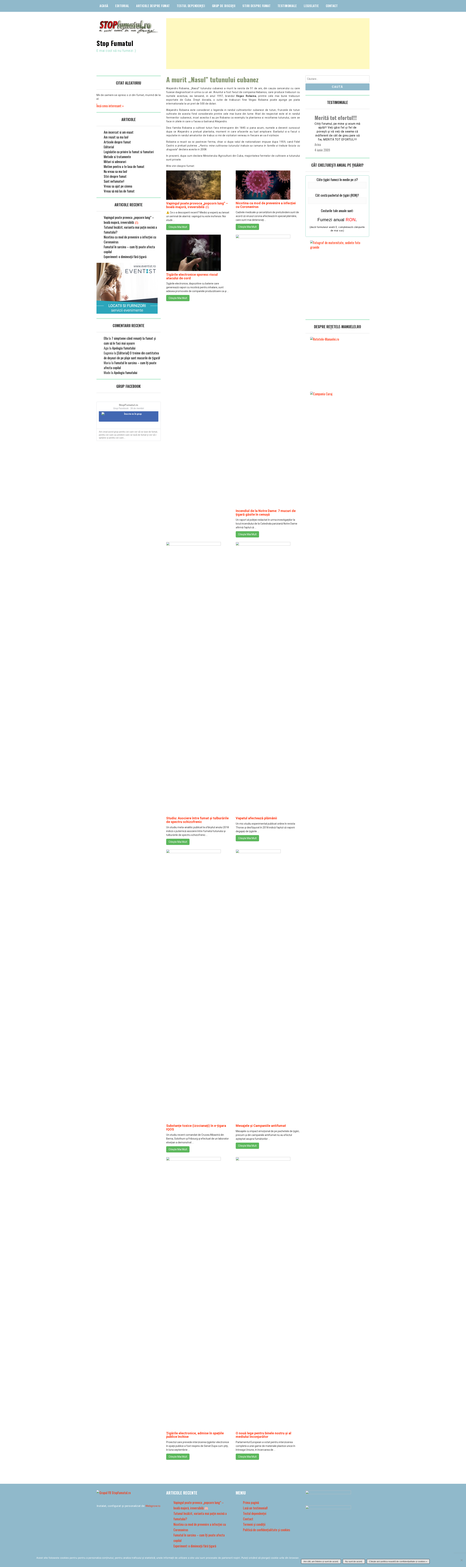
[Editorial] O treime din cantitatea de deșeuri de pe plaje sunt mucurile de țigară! (132, 355)
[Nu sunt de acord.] (461, 1560)
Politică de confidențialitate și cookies (266, 1529)
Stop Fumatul (114, 43)
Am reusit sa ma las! (116, 137)
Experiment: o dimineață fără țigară (125, 256)
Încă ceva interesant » (110, 105)
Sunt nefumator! (114, 181)
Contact (332, 6)
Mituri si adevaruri (115, 161)
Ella (106, 338)
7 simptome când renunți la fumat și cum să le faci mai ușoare (130, 340)
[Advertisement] (268, 43)
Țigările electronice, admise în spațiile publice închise (195, 1435)
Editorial (122, 6)
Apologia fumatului (123, 348)
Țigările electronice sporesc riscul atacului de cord (192, 276)
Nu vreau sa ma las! (115, 171)
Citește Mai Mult (178, 227)
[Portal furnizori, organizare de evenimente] (127, 312)
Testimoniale (287, 6)
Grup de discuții (224, 6)
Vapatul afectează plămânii (256, 818)
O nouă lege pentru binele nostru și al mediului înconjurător (263, 1435)
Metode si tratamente (117, 156)
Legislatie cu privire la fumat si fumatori (129, 151)
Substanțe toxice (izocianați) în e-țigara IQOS (196, 1127)
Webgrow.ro (153, 1506)
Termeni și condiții (254, 1524)
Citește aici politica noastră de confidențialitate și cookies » (398, 1561)
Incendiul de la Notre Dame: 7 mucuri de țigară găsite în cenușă (266, 512)
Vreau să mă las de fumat (119, 191)
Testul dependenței (191, 6)
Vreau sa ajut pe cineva (118, 186)
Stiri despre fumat (256, 6)
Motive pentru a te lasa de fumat (124, 166)
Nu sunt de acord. (354, 1561)
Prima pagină (251, 1502)
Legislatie (311, 6)
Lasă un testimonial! (255, 1508)
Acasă (104, 6)
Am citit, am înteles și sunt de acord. (321, 1561)
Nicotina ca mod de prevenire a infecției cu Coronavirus (266, 205)
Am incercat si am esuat (118, 132)
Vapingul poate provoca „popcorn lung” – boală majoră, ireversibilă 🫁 (197, 205)
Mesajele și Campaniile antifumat (261, 1126)
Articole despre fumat (153, 6)
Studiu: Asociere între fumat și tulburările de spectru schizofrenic (197, 820)
